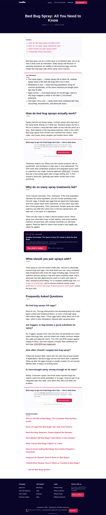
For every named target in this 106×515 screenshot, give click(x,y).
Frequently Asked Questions (40, 52)
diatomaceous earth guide (63, 286)
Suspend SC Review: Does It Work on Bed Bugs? (48, 457)
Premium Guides (24, 497)
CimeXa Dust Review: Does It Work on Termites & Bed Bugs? (53, 463)
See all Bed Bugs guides (39, 470)
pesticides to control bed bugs (38, 286)
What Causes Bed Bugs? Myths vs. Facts (44, 443)
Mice (37, 497)
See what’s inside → (36, 248)
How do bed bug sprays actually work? (44, 43)
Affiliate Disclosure (59, 497)
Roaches (39, 494)
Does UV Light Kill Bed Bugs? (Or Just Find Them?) (49, 427)
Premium (70, 2)
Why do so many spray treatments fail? (44, 46)
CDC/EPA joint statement (45, 344)
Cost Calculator (59, 2)
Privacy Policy (58, 487)
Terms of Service (59, 491)
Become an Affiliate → (77, 494)
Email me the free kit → (64, 152)
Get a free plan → (81, 2)
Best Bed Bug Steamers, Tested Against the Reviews (49, 432)
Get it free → (73, 510)
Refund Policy (58, 494)
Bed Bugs (39, 487)
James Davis (50, 24)
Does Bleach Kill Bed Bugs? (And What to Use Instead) (50, 438)
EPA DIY (66, 171)
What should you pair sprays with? (42, 49)
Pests (50, 2)
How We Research (24, 491)
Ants (37, 491)
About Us (22, 487)
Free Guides (23, 494)
